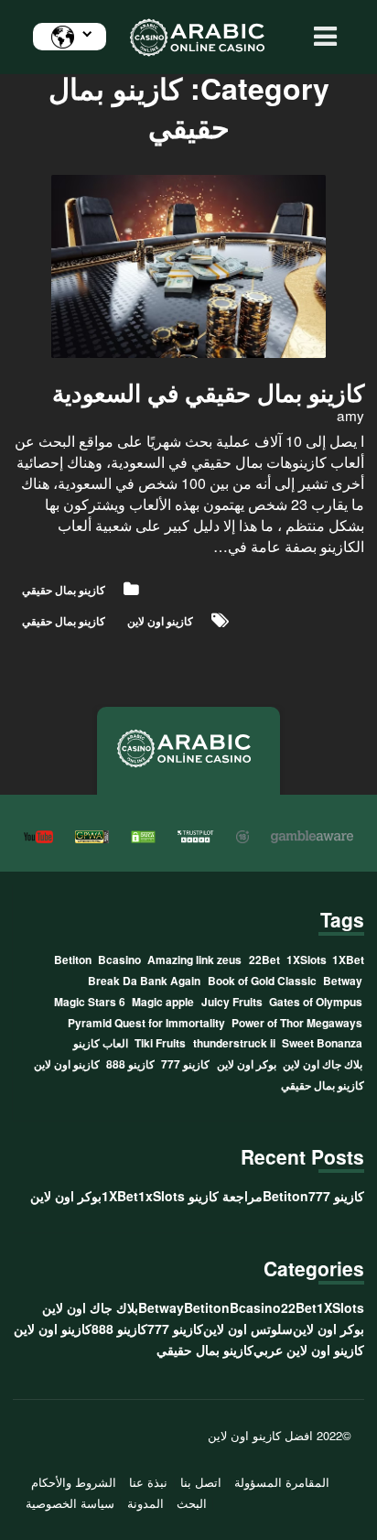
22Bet (264, 959)
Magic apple (163, 1001)
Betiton (73, 959)
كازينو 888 (130, 1063)
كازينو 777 (185, 1063)
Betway (342, 980)
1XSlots (306, 959)
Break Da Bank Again (144, 980)
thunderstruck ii (234, 1042)
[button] (320, 37)
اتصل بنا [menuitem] (200, 1483)
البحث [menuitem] (192, 1503)
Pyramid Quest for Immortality (146, 1022)
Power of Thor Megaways (297, 1022)
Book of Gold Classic (262, 980)
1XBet (348, 959)
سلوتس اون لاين (248, 1328)
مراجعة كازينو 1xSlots (200, 1195)
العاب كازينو (100, 1042)
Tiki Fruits (160, 1042)
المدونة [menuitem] (145, 1503)
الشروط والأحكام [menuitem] (73, 1483)
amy (350, 415)
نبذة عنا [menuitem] (148, 1483)
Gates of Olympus (315, 1001)
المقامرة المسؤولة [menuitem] (281, 1483)
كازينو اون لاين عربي (308, 1349)
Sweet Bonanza (322, 1042)
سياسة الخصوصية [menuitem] (70, 1503)
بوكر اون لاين (246, 1063)
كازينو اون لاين (160, 621)
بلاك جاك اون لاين (322, 1063)
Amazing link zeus (194, 959)
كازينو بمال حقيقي (63, 589)
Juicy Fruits (232, 1001)
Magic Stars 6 (89, 1001)
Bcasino (119, 959)
